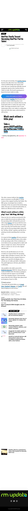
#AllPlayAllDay (16, 126)
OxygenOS (14, 293)
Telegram (12, 286)
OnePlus (12, 99)
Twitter (20, 286)
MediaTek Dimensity (6, 270)
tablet (13, 294)
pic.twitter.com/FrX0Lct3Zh (14, 130)
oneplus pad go (6, 293)
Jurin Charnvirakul (10, 45)
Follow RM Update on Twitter (14, 96)
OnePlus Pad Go (21, 81)
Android (13, 292)
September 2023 (6, 294)
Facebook (7, 286)
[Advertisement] (14, 14)
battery (10, 223)
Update (18, 294)
